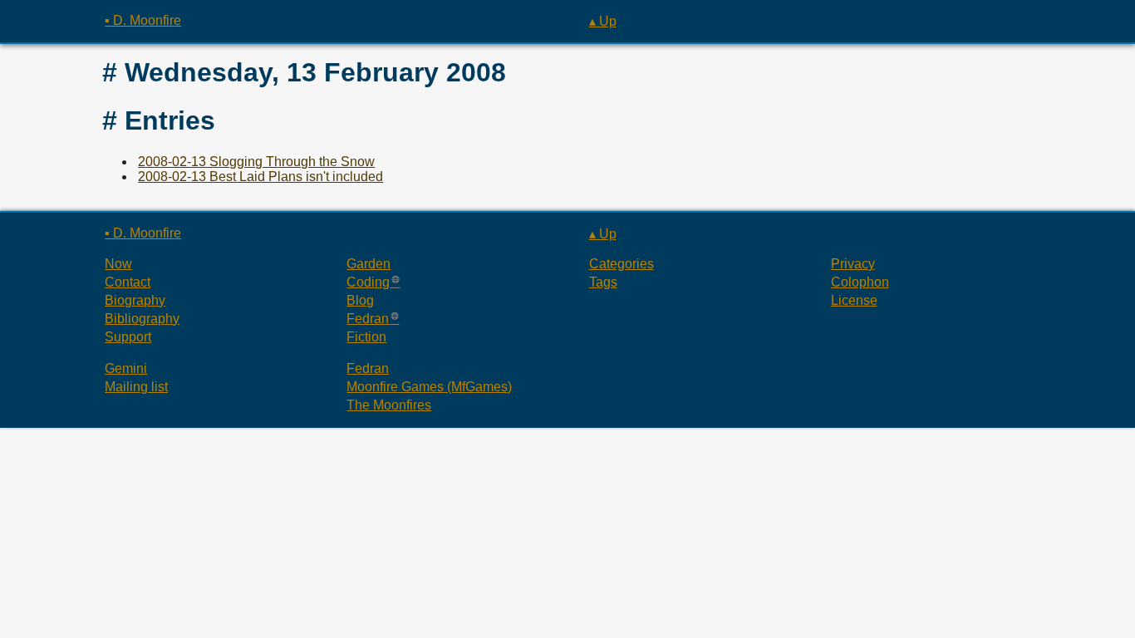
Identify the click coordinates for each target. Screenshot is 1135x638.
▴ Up (603, 21)
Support (128, 337)
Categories (621, 264)
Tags (603, 282)
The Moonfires (388, 405)
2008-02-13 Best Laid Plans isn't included (260, 176)
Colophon (860, 282)
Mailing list (136, 387)
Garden (368, 264)
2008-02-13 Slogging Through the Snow (256, 162)
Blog (360, 300)
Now (118, 264)
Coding (368, 282)
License (854, 300)
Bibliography (142, 319)
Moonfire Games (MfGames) (429, 387)
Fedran (367, 319)
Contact (127, 282)
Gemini (126, 368)
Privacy (853, 264)
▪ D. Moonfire (143, 20)
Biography (135, 300)
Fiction (366, 337)
